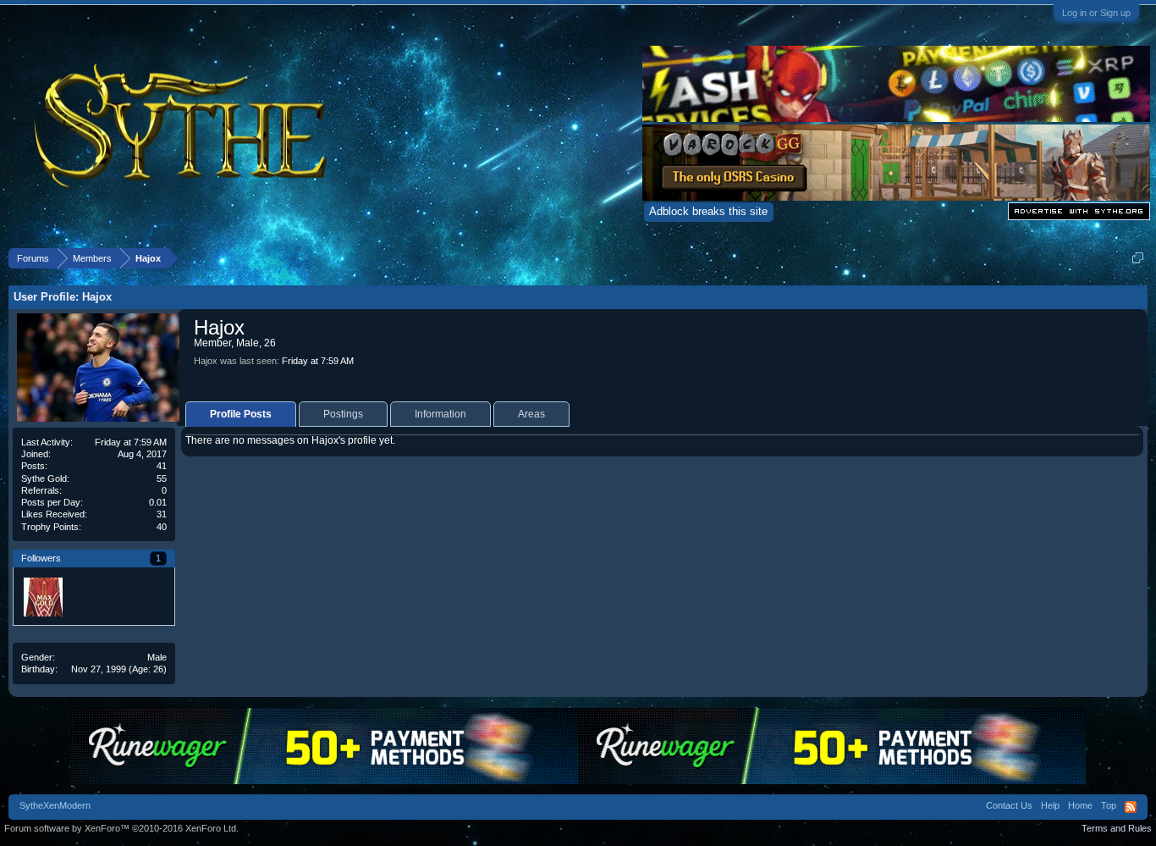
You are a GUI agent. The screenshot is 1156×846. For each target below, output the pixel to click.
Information (440, 414)
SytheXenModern (55, 805)
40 (162, 527)
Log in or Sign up (1096, 13)
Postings (343, 414)
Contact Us (1009, 805)
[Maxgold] (42, 596)
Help (1050, 805)
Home (1080, 805)
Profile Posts (241, 414)
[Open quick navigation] (1137, 257)
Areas (531, 414)
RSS (1131, 807)
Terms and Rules (1117, 828)
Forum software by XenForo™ (121, 828)
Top (1108, 805)
